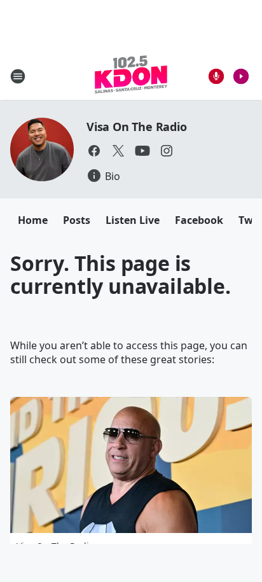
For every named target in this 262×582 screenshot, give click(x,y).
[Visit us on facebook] (94, 150)
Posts (76, 220)
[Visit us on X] (118, 150)
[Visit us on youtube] (142, 150)
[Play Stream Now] (241, 76)
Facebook (199, 220)
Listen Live (133, 220)
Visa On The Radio (136, 126)
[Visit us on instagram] (166, 150)
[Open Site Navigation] (17, 76)
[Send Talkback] (216, 76)
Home (33, 220)
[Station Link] (131, 76)
